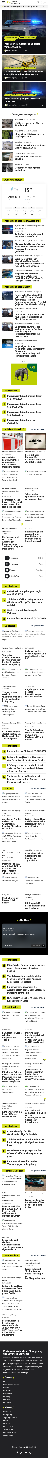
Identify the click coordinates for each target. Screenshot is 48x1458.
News (7, 95)
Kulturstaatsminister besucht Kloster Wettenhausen (12, 1114)
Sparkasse (5, 491)
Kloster (4, 1106)
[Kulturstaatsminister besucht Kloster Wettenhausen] (12, 1093)
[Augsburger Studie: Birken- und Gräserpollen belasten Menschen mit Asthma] (12, 800)
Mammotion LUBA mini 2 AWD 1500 (11, 854)
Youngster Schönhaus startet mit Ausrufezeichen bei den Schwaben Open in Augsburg (11, 660)
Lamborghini (41, 1193)
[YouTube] (26, 1453)
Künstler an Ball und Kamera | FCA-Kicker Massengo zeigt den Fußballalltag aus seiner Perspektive (12, 1077)
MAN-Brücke (12, 451)
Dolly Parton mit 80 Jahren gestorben (27, 168)
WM (3, 1315)
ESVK (3, 726)
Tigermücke (28, 850)
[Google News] (24, 576)
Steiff (27, 810)
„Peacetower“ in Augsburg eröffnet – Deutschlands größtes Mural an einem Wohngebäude (35, 1074)
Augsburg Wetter (13, 179)
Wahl (33, 451)
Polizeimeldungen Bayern (17, 286)
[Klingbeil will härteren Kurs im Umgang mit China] (7, 134)
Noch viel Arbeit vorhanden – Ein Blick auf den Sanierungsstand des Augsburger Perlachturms (35, 1116)
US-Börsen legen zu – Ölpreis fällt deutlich (29, 124)
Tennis (11, 648)
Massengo (5, 1066)
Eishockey (13, 723)
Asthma (4, 810)
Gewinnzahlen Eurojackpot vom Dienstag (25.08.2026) (22, 6)
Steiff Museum (34, 810)
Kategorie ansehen (37, 429)
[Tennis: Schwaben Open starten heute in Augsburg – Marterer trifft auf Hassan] (35, 713)
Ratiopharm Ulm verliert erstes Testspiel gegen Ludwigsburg (22, 1163)
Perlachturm (35, 1103)
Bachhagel (28, 451)
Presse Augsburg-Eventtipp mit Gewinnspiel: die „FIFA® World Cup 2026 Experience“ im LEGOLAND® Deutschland (12, 1327)
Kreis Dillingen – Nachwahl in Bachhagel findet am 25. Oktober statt (35, 458)
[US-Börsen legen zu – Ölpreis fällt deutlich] (7, 123)
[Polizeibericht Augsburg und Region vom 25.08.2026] (24, 23)
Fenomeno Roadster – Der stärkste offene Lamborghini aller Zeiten (35, 1203)
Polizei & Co (10, 67)
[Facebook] (24, 558)
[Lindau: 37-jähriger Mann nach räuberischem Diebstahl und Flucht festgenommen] (7, 312)
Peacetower (35, 1064)
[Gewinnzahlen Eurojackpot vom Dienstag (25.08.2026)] (7, 145)
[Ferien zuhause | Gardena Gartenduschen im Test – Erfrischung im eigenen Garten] (12, 1227)
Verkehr (19, 451)
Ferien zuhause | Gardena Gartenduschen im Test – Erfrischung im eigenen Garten (12, 1244)
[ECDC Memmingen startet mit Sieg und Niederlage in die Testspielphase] (12, 713)
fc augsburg (12, 1066)
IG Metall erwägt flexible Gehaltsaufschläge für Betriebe (22, 1133)
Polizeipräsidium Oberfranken (23, 292)
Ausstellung (16, 1064)
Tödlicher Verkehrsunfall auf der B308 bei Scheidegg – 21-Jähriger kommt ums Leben (25, 1142)
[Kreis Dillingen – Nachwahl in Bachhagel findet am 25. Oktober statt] (35, 441)
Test (3, 850)
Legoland (16, 1315)
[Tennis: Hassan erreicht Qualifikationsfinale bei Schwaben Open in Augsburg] (12, 676)
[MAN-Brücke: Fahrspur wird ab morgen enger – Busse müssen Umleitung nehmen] (12, 441)
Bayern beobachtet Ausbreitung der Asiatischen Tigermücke (34, 857)
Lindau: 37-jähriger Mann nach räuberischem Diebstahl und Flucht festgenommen (29, 316)
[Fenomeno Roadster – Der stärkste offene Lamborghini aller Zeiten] (35, 1183)
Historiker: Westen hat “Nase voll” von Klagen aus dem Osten (26, 999)
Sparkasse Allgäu (14, 491)
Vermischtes (18, 142)
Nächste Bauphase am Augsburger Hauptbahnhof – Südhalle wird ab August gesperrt (34, 536)
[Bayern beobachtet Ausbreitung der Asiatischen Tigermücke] (35, 840)
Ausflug (27, 813)
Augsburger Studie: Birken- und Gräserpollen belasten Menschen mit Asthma (11, 824)
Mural (41, 1064)
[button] (4, 2)
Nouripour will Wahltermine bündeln (28, 157)
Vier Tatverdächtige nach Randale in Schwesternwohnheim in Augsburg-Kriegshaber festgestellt (24, 978)
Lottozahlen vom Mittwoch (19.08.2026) (26, 618)
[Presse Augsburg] (13, 2)
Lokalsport (9, 625)
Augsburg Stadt (12, 37)
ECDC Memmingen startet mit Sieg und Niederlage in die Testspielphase (12, 735)
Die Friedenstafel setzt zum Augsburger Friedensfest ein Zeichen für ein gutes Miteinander (12, 542)
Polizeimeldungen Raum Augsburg (21, 220)
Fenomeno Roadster (31, 1193)
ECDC (18, 723)
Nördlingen (28, 895)
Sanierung (5, 1103)
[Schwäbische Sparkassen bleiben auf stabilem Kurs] (35, 478)
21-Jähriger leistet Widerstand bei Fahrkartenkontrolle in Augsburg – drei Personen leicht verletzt (26, 779)
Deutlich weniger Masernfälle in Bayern (10, 900)
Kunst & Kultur (11, 1007)
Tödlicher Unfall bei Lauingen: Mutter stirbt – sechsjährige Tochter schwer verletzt (25, 602)
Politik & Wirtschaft (21, 120)
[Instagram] (24, 564)
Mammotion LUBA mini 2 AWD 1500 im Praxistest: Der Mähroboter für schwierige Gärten (11, 868)
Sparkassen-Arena (7, 494)
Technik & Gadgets (13, 1170)
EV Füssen (13, 488)
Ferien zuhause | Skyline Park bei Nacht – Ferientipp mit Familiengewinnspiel (35, 1273)
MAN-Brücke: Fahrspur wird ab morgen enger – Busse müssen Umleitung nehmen (11, 462)
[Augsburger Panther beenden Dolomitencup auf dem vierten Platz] (35, 676)
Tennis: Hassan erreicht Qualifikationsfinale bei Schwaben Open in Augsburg (12, 696)
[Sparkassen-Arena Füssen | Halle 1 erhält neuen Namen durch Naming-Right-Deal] (12, 478)
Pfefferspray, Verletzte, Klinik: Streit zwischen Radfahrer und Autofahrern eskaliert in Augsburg (25, 768)
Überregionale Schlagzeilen (24, 114)
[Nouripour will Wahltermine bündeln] (7, 156)
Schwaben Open (18, 648)
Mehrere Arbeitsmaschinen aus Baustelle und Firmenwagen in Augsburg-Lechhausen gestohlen (30, 248)
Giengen (41, 810)
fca (18, 1066)
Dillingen (20, 67)
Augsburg (5, 451)
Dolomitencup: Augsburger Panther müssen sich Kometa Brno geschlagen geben (25, 1153)
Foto (10, 1064)
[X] (21, 1453)
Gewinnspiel (9, 1315)
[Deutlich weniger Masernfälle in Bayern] (12, 884)
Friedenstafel (13, 528)
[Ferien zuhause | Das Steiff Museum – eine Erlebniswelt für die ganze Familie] (35, 800)
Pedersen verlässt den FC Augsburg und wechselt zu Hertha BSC (35, 655)
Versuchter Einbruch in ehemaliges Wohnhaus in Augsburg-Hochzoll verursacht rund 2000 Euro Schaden (30, 262)
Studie (4, 813)
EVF (3, 488)
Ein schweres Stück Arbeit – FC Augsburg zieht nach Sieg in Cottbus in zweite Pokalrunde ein (26, 989)
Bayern (36, 1260)
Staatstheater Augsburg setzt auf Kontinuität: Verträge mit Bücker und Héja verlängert (34, 1037)
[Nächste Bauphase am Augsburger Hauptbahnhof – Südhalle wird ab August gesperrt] (35, 518)
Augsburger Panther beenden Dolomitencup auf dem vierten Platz (35, 693)
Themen (8, 1407)
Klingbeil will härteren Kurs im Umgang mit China (29, 135)
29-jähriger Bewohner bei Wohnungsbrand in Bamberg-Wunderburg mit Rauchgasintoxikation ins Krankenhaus (29, 331)
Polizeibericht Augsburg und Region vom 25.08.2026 (29, 235)
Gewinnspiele (11, 1255)
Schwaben (28, 488)
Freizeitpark (28, 1263)
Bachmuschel (36, 895)
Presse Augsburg (12, 50)
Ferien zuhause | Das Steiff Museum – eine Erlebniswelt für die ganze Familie (26, 758)
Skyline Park (36, 1263)
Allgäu (31, 1260)
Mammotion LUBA (7, 858)
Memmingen (5, 723)
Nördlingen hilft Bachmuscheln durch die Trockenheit (35, 905)
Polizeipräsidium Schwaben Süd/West (26, 309)
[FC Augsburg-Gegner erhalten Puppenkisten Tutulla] (12, 1019)
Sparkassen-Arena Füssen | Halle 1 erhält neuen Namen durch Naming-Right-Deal (12, 503)
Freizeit (8, 788)
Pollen (9, 810)
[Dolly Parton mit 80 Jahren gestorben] (7, 167)
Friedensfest (6, 531)
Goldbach (28, 897)
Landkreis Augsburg (27, 37)
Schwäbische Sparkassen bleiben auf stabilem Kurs (34, 496)
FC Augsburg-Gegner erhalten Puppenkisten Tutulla (12, 1036)
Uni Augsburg (16, 810)
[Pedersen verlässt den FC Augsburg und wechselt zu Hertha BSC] (35, 638)
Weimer (9, 1106)
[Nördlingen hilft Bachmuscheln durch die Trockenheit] (35, 884)
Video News (24, 920)
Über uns (8, 1377)
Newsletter (10, 40)
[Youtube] (24, 570)
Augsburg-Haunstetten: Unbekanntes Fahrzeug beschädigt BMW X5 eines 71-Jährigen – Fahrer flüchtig (29, 277)
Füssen (7, 488)
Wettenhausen (13, 1103)
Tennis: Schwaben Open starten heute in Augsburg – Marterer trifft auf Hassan (34, 735)
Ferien (27, 1260)
